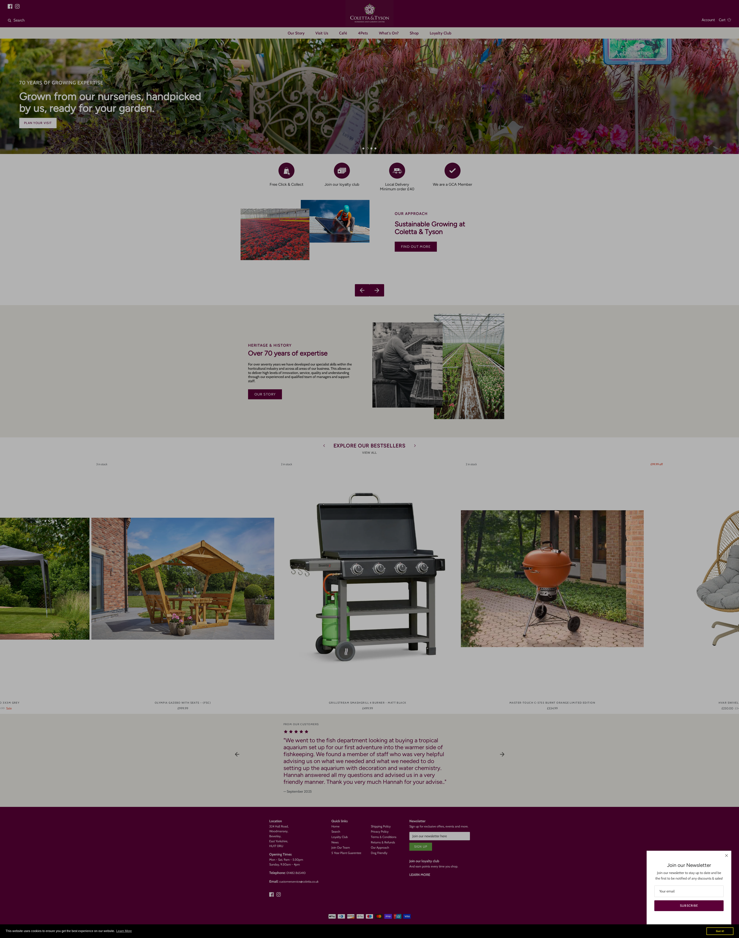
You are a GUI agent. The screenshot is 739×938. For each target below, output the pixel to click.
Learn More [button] (124, 931)
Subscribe (689, 905)
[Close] (726, 855)
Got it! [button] (720, 931)
